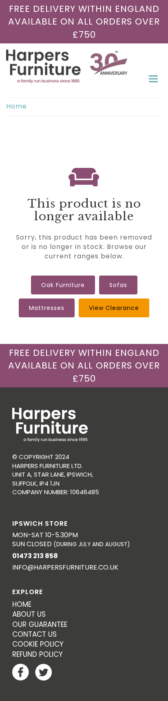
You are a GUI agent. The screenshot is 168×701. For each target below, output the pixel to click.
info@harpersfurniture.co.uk (65, 567)
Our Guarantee (39, 624)
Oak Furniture (63, 285)
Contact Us (34, 634)
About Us (29, 614)
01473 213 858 (35, 556)
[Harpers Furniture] (84, 67)
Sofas (118, 285)
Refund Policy (37, 654)
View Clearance (114, 308)
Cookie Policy (38, 644)
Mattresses (46, 308)
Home (16, 106)
